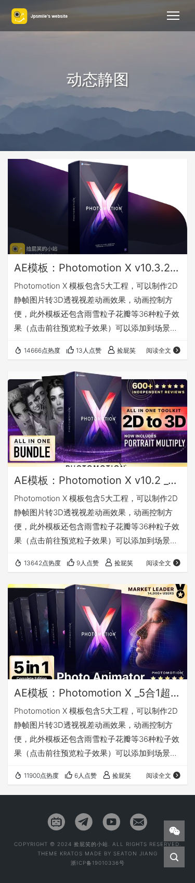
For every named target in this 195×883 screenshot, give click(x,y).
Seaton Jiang (135, 853)
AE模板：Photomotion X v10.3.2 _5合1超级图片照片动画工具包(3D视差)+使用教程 (97, 268)
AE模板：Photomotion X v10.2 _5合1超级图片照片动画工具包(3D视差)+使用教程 (97, 480)
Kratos (71, 853)
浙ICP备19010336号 (98, 863)
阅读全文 (158, 350)
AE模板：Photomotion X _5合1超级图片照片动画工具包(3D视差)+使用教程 (97, 693)
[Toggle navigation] (173, 15)
